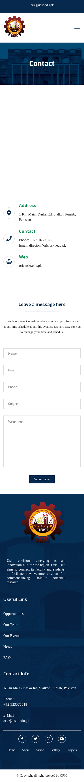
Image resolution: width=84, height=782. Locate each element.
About (26, 750)
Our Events (11, 636)
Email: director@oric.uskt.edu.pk (42, 245)
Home (11, 750)
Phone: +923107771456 (36, 240)
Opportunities (13, 614)
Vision (40, 750)
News (7, 646)
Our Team (10, 625)
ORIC (63, 775)
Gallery (55, 750)
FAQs (7, 657)
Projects (72, 750)
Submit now (42, 479)
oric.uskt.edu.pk (30, 265)
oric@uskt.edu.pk (42, 5)
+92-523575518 (15, 704)
